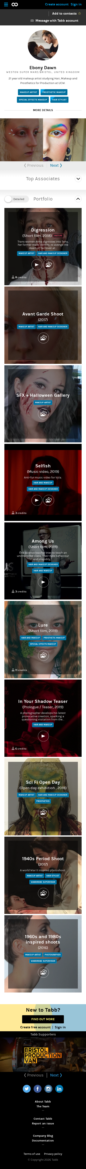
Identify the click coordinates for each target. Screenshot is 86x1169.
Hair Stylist (59, 99)
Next (55, 165)
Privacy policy (53, 1154)
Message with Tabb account (56, 21)
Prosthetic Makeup (54, 92)
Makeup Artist (28, 92)
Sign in (76, 4)
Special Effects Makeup (33, 99)
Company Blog (43, 1136)
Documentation (43, 1140)
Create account (56, 4)
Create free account (35, 1027)
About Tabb (43, 1101)
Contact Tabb (43, 1118)
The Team (43, 1106)
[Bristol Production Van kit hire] (43, 1055)
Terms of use (32, 1154)
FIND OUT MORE (43, 1019)
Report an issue (43, 1123)
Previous (35, 165)
